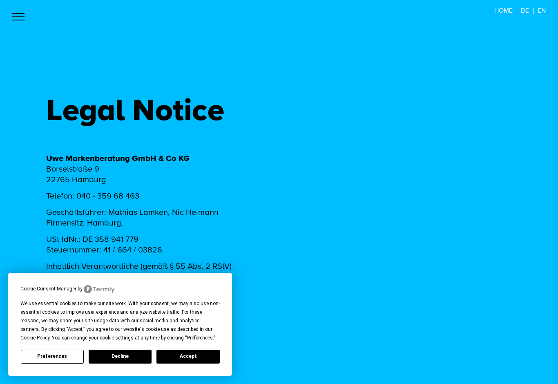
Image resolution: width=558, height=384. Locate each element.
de (525, 11)
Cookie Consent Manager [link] (48, 289)
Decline (120, 356)
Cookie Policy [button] (34, 338)
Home (503, 11)
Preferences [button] (200, 338)
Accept (188, 356)
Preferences (52, 356)
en (542, 11)
